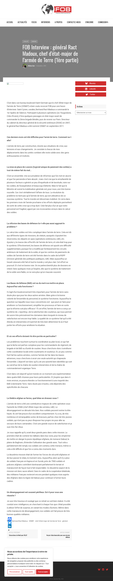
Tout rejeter (29, 572)
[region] (28, 562)
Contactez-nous (74, 22)
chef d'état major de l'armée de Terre (48, 521)
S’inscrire (89, 22)
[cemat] (15, 90)
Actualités (22, 22)
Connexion (102, 22)
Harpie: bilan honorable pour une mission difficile (58, 536)
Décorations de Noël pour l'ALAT (18, 535)
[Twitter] (9, 522)
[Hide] (9, 530)
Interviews (45, 22)
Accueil (10, 22)
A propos (58, 22)
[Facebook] (9, 519)
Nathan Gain (31, 66)
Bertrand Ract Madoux (20, 521)
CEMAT (31, 521)
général (65, 521)
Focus (34, 22)
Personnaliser (14, 572)
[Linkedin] (9, 526)
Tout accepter (43, 572)
